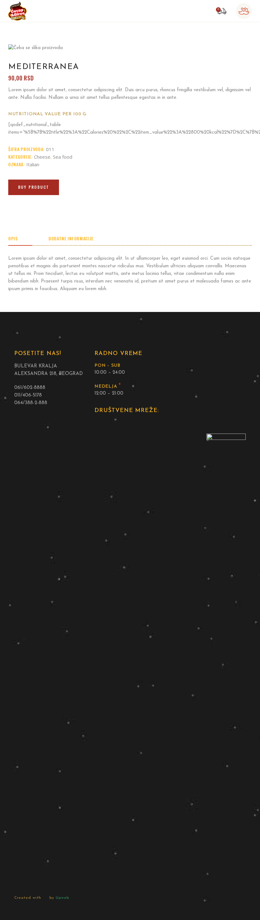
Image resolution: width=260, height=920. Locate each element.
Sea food (62, 157)
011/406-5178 (28, 395)
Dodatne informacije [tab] (71, 238)
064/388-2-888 (30, 403)
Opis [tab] (13, 238)
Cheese (42, 157)
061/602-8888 (29, 387)
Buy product (33, 187)
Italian (32, 164)
